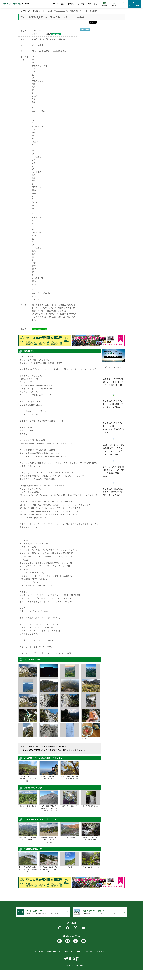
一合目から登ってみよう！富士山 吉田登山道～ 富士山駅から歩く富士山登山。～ (49, 809)
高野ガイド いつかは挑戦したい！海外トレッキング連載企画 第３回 (113, 382)
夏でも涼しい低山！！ (69, 806)
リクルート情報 (54, 951)
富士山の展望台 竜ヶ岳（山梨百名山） (28, 807)
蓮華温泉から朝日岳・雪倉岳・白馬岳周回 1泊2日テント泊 (49, 869)
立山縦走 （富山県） (70, 837)
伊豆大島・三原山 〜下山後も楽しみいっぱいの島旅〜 (28, 778)
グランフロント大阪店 (41, 33)
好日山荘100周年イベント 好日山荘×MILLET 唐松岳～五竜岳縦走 (114, 404)
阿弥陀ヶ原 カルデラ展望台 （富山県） (28, 839)
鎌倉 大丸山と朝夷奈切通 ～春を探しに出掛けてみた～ (70, 778)
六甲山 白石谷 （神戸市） (91, 867)
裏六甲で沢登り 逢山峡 (90, 806)
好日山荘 (113, 367)
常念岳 (70, 867)
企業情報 (39, 951)
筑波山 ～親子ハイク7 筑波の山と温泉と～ (49, 777)
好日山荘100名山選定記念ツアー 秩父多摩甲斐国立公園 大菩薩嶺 (113, 492)
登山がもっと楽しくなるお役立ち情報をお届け (42, 912)
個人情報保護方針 (72, 951)
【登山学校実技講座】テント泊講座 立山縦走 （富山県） (49, 840)
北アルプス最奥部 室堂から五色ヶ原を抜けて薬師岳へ (28, 869)
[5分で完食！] (90, 730)
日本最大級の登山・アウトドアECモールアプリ (99, 912)
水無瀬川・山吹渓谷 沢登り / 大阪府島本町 (90, 839)
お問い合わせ (102, 951)
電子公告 (88, 951)
